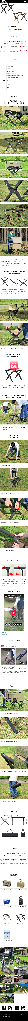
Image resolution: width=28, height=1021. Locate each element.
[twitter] (17, 1007)
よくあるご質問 (6, 1016)
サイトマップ (20, 1016)
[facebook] (4, 1007)
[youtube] (23, 1007)
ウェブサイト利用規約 (19, 1014)
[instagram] (10, 1007)
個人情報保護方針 (6, 1014)
